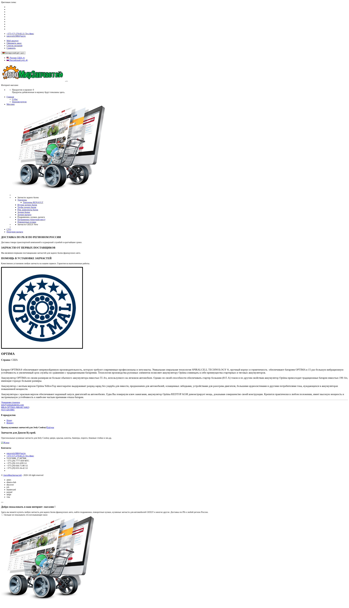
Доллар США (17, 58)
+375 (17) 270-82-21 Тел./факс (20, 33)
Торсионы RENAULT (33, 202)
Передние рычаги (15, 232)
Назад (9, 420)
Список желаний (14, 45)
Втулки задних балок (27, 205)
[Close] (2, 502)
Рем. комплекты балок (27, 210)
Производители (19, 102)
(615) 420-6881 (8, 410)
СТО (9, 229)
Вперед (10, 423)
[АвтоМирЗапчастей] (33, 80)
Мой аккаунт (13, 41)
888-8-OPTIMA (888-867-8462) (15, 407)
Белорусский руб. (14, 53)
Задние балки (23, 212)
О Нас (15, 99)
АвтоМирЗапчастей (12, 475)
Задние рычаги (24, 214)
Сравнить (11, 48)
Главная (10, 97)
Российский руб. (18, 60)
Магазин (11, 104)
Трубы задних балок (26, 207)
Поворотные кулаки (26, 222)
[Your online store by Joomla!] (174, 442)
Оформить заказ (14, 43)
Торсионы (22, 200)
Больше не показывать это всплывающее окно (25, 515)
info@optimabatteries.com (12, 405)
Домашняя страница (10, 402)
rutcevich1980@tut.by (16, 36)
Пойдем (50, 427)
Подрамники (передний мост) (31, 219)
